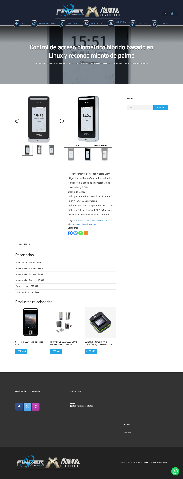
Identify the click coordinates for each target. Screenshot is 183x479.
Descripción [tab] (24, 244)
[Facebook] (70, 233)
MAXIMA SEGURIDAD (160, 462)
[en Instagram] (36, 407)
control (93, 224)
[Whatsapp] (80, 233)
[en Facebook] (19, 407)
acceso (78, 224)
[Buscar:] (140, 107)
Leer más (21, 351)
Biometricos (68, 63)
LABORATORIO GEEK (141, 462)
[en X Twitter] (27, 407)
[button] (175, 471)
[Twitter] (75, 233)
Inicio (37, 63)
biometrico (85, 224)
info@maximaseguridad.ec (82, 406)
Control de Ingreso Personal (51, 63)
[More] (86, 233)
